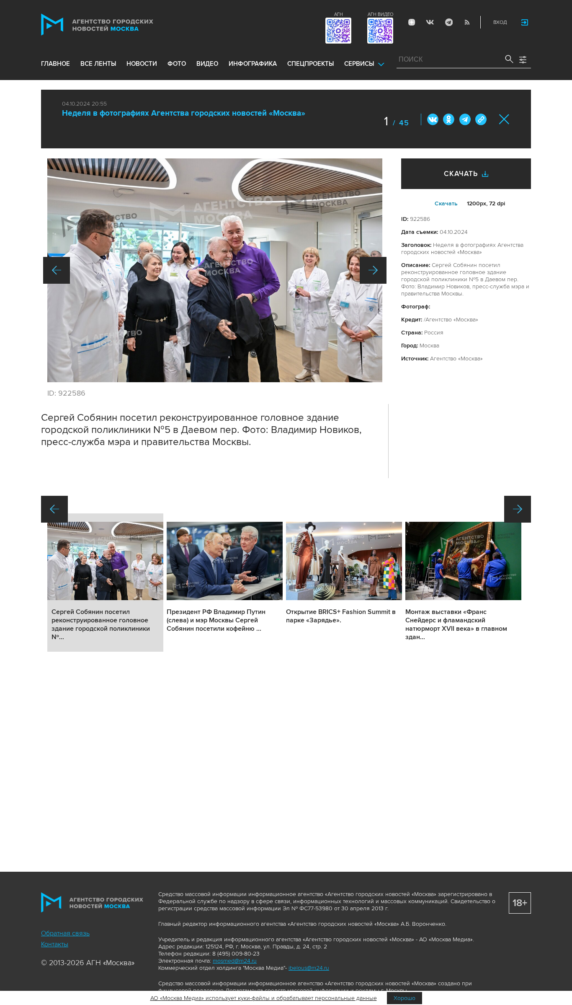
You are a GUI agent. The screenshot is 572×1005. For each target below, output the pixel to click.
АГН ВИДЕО (380, 14)
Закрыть (504, 119)
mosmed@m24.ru (235, 960)
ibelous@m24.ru (309, 967)
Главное (55, 63)
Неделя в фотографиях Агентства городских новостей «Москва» (183, 113)
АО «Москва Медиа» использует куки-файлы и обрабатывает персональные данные (263, 998)
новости (141, 63)
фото (176, 63)
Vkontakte (430, 22)
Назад (56, 270)
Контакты (54, 944)
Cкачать (446, 203)
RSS (467, 22)
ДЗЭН (411, 22)
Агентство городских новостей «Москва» (113, 24)
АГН (338, 14)
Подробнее (105, 582)
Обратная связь (65, 933)
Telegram (448, 22)
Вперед (373, 270)
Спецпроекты (310, 63)
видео (207, 63)
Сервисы (359, 63)
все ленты (98, 63)
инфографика (253, 63)
